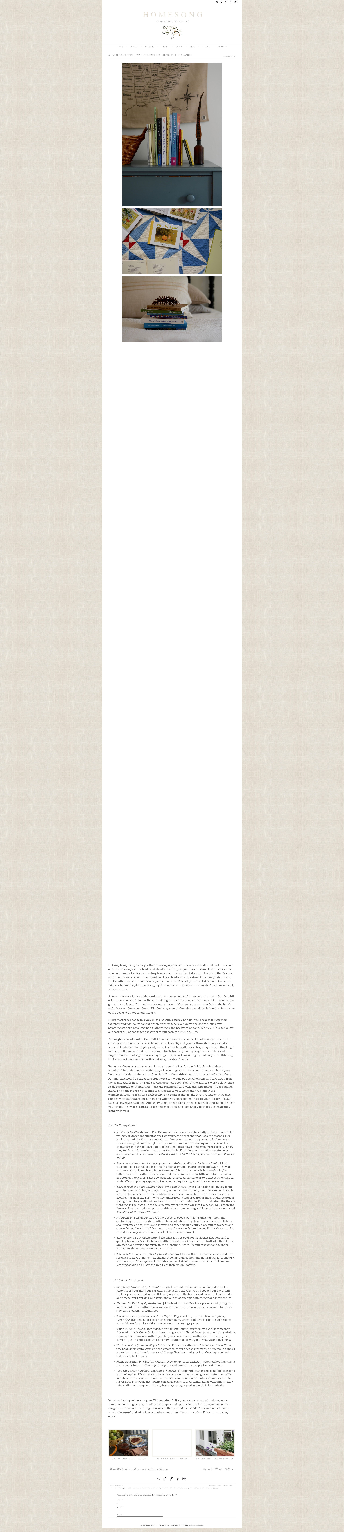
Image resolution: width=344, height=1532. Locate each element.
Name (119, 1499)
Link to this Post (215, 1485)
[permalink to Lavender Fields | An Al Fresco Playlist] (215, 1443)
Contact (222, 47)
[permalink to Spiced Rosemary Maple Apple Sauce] (128, 1443)
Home (120, 47)
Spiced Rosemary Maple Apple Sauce (129, 1459)
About (134, 47)
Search (206, 47)
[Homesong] (172, 41)
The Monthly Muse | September (172, 1459)
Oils (192, 47)
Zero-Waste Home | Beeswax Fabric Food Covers (138, 1469)
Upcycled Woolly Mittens (219, 1469)
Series (165, 47)
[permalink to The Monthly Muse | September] (172, 1443)
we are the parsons (196, 1525)
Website (120, 1515)
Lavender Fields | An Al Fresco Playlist (215, 1459)
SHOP (179, 47)
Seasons (149, 47)
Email (119, 1507)
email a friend (228, 1485)
